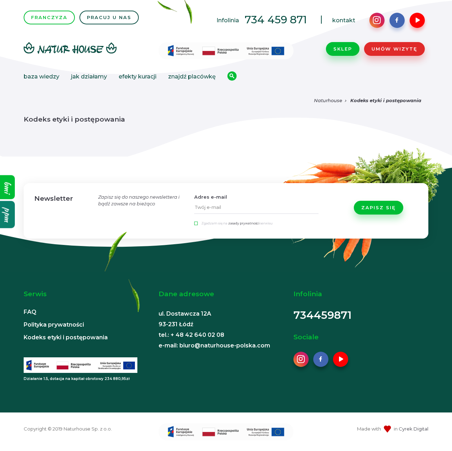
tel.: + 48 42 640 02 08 (191, 335)
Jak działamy (89, 76)
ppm (7, 214)
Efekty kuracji (137, 76)
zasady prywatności (244, 223)
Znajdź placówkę (192, 76)
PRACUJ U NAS (109, 17)
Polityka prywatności (54, 324)
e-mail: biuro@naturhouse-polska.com (214, 345)
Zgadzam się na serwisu (237, 223)
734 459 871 (276, 19)
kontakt (343, 20)
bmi (7, 187)
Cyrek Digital (413, 429)
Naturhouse (328, 100)
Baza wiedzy (41, 76)
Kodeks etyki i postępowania (385, 100)
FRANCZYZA (49, 17)
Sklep (342, 49)
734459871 (322, 315)
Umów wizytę (394, 49)
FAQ (30, 312)
